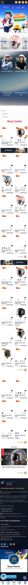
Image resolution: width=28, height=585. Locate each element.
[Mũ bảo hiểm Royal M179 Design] (7, 426)
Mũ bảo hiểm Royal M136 (20, 436)
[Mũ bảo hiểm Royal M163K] (21, 221)
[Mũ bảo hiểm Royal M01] (21, 333)
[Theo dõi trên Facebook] (2, 544)
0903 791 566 (10, 505)
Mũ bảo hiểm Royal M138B (6, 416)
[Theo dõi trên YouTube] (14, 544)
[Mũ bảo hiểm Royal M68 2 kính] (21, 293)
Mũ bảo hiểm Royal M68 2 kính (20, 302)
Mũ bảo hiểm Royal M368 (6, 170)
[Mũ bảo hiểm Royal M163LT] (7, 221)
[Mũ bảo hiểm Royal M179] (7, 386)
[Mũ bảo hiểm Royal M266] (21, 386)
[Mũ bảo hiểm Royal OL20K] (7, 313)
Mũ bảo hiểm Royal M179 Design (6, 436)
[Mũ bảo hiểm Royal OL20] (21, 354)
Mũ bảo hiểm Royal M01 (20, 343)
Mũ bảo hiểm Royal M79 (20, 416)
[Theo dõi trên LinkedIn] (11, 544)
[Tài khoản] (16, 2)
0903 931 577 (8, 509)
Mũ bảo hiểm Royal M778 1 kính (6, 343)
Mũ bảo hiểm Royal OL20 (20, 364)
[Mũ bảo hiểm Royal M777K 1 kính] (21, 313)
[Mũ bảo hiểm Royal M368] (7, 160)
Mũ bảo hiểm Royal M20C (6, 364)
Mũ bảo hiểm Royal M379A (20, 190)
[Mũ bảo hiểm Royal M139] (21, 133)
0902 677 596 (9, 511)
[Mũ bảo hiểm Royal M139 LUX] (7, 293)
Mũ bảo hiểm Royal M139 (20, 143)
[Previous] (1, 136)
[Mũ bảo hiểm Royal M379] (7, 201)
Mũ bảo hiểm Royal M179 (6, 395)
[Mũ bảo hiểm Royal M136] (21, 426)
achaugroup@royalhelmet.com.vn (13, 513)
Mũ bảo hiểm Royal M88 (6, 190)
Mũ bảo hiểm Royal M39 (20, 170)
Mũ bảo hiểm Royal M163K (20, 231)
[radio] (2, 140)
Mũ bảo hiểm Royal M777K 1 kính (20, 323)
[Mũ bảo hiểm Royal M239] (21, 201)
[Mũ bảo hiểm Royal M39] (21, 160)
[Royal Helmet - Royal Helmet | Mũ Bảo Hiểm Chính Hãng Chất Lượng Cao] (2, 2)
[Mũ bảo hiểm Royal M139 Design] (7, 133)
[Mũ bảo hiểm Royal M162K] (7, 241)
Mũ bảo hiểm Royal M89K (20, 251)
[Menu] (26, 2)
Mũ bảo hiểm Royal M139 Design (6, 143)
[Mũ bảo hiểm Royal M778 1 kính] (7, 333)
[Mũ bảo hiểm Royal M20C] (7, 354)
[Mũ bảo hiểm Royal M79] (21, 406)
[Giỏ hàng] (19, 2)
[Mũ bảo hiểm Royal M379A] (21, 181)
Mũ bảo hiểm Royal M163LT (6, 231)
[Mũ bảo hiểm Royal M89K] (21, 241)
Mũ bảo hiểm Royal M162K (6, 251)
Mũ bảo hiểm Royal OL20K (6, 323)
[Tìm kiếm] (23, 2)
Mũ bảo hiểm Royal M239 (20, 210)
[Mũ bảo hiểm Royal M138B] (7, 406)
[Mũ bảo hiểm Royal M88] (7, 181)
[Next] (26, 136)
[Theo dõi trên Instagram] (5, 544)
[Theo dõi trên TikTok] (8, 544)
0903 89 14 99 (10, 529)
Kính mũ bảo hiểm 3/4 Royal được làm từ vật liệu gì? (13, 467)
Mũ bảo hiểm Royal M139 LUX (6, 302)
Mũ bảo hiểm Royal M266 (20, 395)
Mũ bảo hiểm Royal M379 (6, 210)
